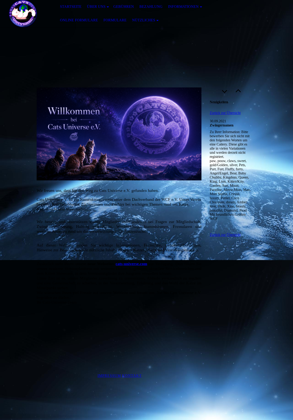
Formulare (115, 20)
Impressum (109, 376)
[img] (23, 13)
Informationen (183, 6)
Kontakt (132, 376)
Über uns (96, 6)
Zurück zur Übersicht (225, 113)
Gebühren (123, 6)
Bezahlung (151, 6)
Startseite (70, 6)
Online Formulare (79, 20)
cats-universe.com (131, 263)
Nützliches (143, 20)
